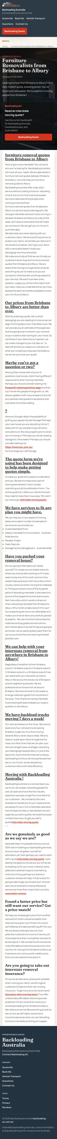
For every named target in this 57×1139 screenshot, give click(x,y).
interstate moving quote (33, 499)
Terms (5, 1098)
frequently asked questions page (23, 387)
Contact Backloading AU (15, 1054)
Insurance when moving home (21, 994)
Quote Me (7, 18)
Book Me (19, 18)
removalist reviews (15, 893)
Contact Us (22, 23)
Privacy (6, 1102)
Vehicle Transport (35, 18)
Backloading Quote (14, 31)
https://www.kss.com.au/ (19, 447)
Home (5, 46)
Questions (7, 23)
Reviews (6, 1107)
